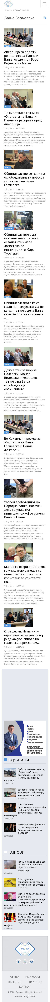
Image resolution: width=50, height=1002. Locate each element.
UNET (32, 996)
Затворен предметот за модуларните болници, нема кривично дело (31, 792)
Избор (7, 46)
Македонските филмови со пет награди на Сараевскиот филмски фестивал (31, 828)
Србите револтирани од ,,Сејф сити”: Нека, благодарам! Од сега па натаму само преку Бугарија (24, 775)
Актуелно (9, 228)
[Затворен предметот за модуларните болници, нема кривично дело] (10, 792)
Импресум (32, 977)
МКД (6, 433)
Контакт (25, 986)
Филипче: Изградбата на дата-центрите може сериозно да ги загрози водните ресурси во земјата (24, 920)
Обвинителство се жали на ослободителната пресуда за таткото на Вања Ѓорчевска (24, 179)
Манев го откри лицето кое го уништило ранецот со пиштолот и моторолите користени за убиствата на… (25, 574)
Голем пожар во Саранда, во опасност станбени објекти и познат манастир (31, 866)
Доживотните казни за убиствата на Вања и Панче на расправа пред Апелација (23, 118)
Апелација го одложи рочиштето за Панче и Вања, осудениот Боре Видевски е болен (21, 57)
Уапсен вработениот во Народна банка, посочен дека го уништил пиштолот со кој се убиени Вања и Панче (24, 509)
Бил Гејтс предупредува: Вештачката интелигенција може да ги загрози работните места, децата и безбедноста (24, 899)
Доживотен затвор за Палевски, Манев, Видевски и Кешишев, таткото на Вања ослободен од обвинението (21, 379)
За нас (14, 977)
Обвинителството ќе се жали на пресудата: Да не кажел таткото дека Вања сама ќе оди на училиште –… (24, 310)
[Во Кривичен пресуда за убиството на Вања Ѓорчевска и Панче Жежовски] (18, 424)
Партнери (35, 982)
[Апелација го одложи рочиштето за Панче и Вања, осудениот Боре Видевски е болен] (18, 37)
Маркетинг (15, 982)
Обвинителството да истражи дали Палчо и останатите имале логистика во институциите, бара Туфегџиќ (21, 243)
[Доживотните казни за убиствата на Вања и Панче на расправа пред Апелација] (18, 98)
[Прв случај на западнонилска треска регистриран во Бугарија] (10, 882)
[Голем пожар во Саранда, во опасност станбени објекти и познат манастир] (10, 864)
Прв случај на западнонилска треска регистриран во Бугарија (31, 882)
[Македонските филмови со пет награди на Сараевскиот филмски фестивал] (10, 827)
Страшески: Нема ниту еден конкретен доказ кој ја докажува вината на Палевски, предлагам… (23, 637)
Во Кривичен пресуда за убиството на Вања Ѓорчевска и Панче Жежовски (22, 444)
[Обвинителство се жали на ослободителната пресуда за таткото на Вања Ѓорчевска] (18, 159)
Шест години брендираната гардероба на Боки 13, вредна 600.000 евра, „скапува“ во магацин (25, 810)
